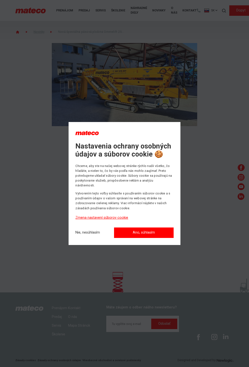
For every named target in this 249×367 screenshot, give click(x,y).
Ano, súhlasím (144, 232)
